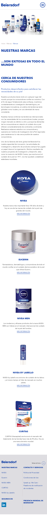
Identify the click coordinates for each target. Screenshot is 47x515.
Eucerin (4, 478)
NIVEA (4, 473)
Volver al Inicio (36, 463)
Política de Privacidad (31, 473)
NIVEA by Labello (8, 493)
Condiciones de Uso (31, 478)
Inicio (3, 43)
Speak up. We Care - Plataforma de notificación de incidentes (33, 485)
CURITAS (5, 488)
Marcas (9, 43)
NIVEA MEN (6, 483)
